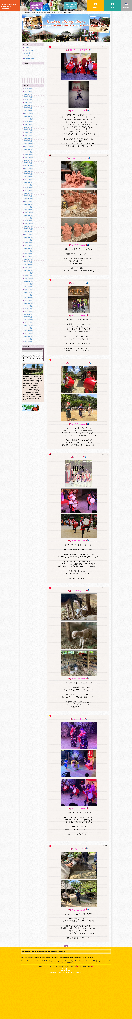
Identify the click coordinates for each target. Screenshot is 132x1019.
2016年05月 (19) (28, 215)
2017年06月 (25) (28, 179)
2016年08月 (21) (28, 207)
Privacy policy (69, 961)
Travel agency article (85, 966)
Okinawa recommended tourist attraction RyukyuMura (8, 5)
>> (42, 349)
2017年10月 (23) (28, 168)
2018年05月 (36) (28, 149)
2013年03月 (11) (28, 317)
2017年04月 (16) (28, 185)
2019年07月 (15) (28, 110)
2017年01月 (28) (28, 193)
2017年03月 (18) (28, 187)
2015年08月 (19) (28, 240)
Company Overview (26, 961)
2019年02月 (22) (28, 124)
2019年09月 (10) (28, 105)
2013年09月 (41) (28, 300)
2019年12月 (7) (28, 97)
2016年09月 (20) (28, 204)
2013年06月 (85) (28, 308)
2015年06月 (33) (28, 245)
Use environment (79, 961)
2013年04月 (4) (28, 314)
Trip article (42, 966)
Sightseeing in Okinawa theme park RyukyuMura (37, 13)
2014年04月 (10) (28, 281)
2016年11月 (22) (28, 199)
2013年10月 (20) (28, 298)
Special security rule (70, 966)
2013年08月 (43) (28, 303)
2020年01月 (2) (28, 94)
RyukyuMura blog (57, 13)
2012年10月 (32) (28, 331)
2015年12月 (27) (28, 229)
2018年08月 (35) (28, 141)
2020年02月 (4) (28, 91)
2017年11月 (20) (28, 166)
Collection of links (91, 961)
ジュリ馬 (26, 56)
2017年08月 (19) (28, 174)
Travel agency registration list (55, 966)
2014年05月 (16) (28, 278)
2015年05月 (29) (28, 248)
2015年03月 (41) (28, 254)
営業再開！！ (28, 47)
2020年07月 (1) (28, 88)
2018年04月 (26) (28, 152)
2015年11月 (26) (28, 232)
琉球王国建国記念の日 (30, 58)
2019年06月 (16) (28, 113)
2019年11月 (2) (28, 99)
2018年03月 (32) (28, 154)
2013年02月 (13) (28, 320)
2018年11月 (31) (28, 132)
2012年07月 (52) (28, 339)
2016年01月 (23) (28, 226)
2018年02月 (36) (28, 157)
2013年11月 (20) (28, 295)
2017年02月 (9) (28, 190)
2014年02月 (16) (28, 287)
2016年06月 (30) (28, 212)
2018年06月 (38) (28, 146)
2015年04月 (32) (28, 251)
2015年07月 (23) (28, 242)
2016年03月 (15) (28, 220)
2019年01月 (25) (28, 127)
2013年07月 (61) (28, 306)
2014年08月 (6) (28, 270)
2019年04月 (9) (28, 119)
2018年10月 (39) (28, 135)
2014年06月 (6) (28, 275)
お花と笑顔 (27, 53)
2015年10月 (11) (28, 234)
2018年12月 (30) (28, 130)
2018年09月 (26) (28, 138)
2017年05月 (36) (28, 182)
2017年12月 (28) (28, 163)
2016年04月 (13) (28, 218)
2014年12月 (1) (28, 262)
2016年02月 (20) (28, 223)
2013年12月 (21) (28, 292)
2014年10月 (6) (28, 265)
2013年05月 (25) (28, 311)
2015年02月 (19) (28, 256)
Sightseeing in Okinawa (27, 957)
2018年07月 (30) (28, 143)
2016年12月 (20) (28, 196)
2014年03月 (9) (28, 284)
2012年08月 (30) (28, 336)
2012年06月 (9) (28, 342)
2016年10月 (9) (28, 201)
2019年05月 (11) (28, 116)
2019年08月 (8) (28, 108)
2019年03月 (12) (28, 121)
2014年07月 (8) (28, 273)
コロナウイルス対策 (29, 50)
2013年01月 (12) (28, 322)
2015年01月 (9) (28, 259)
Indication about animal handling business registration (48, 961)
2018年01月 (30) (28, 160)
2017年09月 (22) (28, 171)
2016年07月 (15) (28, 209)
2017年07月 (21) (28, 176)
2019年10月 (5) (28, 102)
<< (23, 349)
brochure (69, 962)
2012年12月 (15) (28, 325)
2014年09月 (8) (28, 267)
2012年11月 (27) (28, 328)
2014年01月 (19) (28, 289)
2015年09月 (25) (28, 237)
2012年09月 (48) (28, 333)
